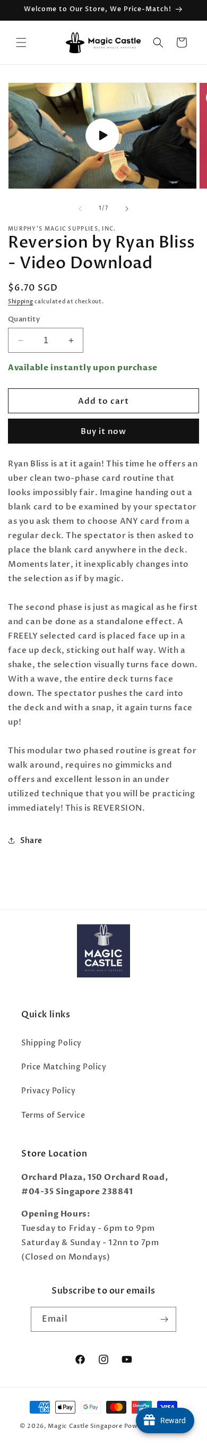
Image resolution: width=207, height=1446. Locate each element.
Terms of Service (53, 1115)
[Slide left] (80, 208)
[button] (21, 42)
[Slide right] (127, 208)
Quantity (24, 319)
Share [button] (31, 841)
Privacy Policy (48, 1091)
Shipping (20, 301)
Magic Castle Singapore (85, 1426)
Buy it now (103, 431)
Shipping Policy (51, 1043)
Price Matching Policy (64, 1067)
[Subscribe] (164, 1319)
